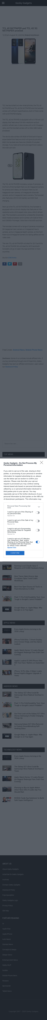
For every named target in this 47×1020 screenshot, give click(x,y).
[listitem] (23, 506)
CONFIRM (15, 553)
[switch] (38, 512)
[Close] (42, 463)
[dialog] (23, 510)
